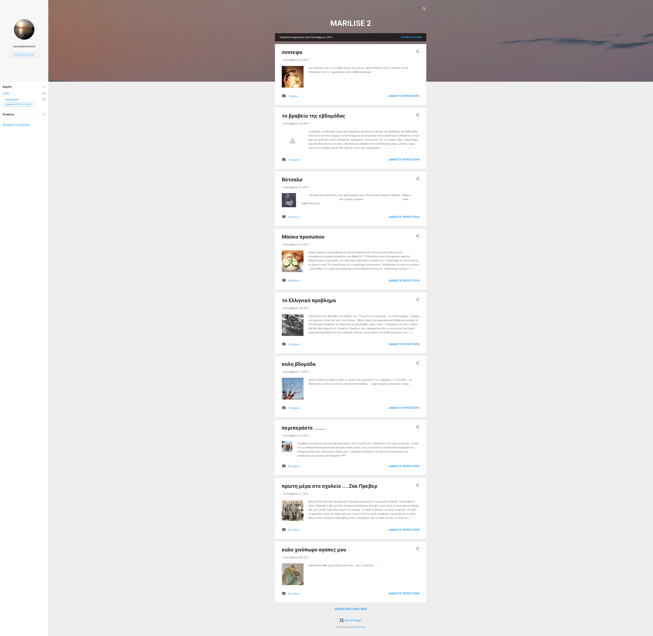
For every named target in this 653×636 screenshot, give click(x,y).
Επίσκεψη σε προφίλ (24, 55)
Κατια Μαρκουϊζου (24, 46)
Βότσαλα (292, 180)
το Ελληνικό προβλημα (309, 300)
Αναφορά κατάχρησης (16, 124)
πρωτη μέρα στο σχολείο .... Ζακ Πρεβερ (329, 486)
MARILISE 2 (350, 23)
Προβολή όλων (411, 37)
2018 (6, 93)
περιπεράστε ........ (303, 428)
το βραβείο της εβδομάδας (313, 116)
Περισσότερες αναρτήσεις (350, 609)
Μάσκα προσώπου (303, 237)
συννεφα (292, 52)
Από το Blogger (353, 620)
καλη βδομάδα (299, 364)
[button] (417, 51)
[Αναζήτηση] (424, 9)
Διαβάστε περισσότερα (404, 95)
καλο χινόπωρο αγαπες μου (314, 550)
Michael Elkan (359, 627)
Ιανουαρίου (12, 99)
